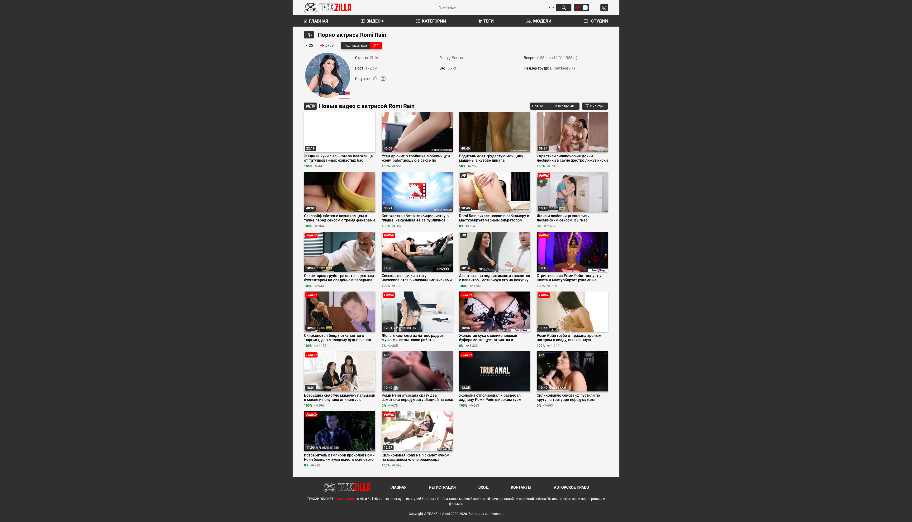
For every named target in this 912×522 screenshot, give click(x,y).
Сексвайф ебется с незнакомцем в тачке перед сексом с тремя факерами (339, 218)
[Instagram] (383, 79)
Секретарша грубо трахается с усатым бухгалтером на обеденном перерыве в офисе (339, 278)
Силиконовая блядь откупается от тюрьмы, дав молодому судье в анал (337, 338)
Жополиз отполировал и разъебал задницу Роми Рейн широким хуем (490, 397)
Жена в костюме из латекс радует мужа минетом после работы (413, 338)
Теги (488, 21)
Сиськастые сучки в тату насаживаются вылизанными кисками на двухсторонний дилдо (417, 278)
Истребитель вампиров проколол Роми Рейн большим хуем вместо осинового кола (339, 457)
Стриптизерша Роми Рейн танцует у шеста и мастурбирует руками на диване (569, 278)
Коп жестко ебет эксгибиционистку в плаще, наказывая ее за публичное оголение (415, 218)
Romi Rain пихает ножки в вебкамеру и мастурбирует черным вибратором (494, 218)
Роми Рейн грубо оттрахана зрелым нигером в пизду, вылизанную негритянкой (569, 338)
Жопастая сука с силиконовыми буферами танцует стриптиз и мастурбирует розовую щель (488, 338)
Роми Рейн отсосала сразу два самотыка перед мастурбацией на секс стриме (417, 397)
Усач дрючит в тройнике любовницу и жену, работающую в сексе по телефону (416, 158)
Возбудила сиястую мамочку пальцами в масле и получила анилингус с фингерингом (339, 397)
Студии (599, 21)
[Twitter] (375, 79)
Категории (434, 21)
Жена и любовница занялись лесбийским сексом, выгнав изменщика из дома (563, 218)
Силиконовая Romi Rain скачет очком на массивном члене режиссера (415, 457)
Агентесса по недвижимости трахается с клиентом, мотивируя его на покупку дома (494, 278)
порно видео (346, 499)
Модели (542, 21)
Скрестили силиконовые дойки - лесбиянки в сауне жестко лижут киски (572, 158)
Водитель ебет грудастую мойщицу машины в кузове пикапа (491, 158)
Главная (318, 21)
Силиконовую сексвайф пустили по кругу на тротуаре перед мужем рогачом (568, 397)
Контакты (521, 487)
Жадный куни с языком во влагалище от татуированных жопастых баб (338, 158)
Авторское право (571, 487)
